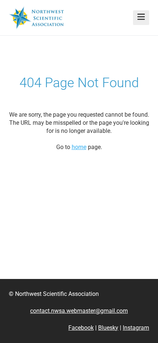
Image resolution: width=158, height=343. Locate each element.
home (79, 147)
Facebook (81, 327)
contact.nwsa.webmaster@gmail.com (79, 310)
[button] (141, 17)
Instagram (136, 327)
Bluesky (108, 327)
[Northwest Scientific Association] (36, 18)
